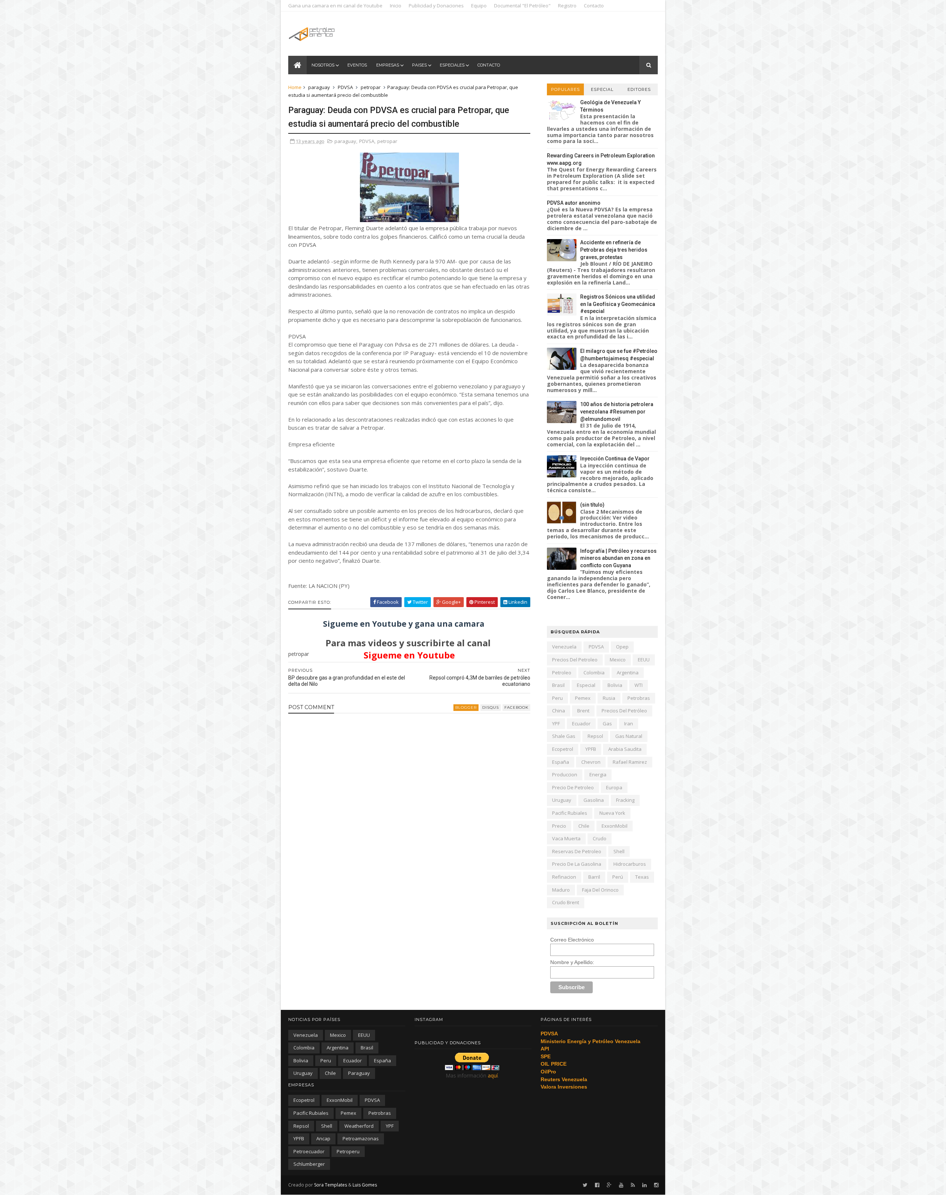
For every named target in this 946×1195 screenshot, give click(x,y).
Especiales (452, 65)
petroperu (348, 1151)
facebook (516, 707)
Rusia (609, 698)
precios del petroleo (575, 659)
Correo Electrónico (572, 940)
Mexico (618, 659)
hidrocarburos (629, 864)
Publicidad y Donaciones (436, 5)
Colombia (594, 672)
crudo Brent (565, 902)
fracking (625, 800)
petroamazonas (361, 1138)
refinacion (564, 877)
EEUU (644, 659)
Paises (419, 65)
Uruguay (561, 800)
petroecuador (308, 1151)
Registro (567, 5)
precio (559, 826)
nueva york (612, 813)
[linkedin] (644, 1185)
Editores (639, 89)
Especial (602, 89)
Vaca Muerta (566, 838)
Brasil (558, 685)
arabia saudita (625, 749)
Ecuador (581, 723)
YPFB (590, 749)
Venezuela (564, 646)
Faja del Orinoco (600, 889)
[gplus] (609, 1185)
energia (597, 774)
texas (642, 877)
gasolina (593, 800)
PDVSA (345, 87)
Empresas (387, 65)
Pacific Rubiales (569, 813)
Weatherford (359, 1126)
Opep (622, 646)
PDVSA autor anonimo (573, 203)
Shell (619, 851)
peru (557, 698)
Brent (583, 710)
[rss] (633, 1185)
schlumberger (309, 1164)
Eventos (357, 65)
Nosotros (323, 65)
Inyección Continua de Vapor (615, 459)
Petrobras (638, 698)
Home (295, 87)
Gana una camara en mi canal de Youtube (335, 5)
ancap (323, 1138)
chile (583, 826)
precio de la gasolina (576, 864)
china (558, 710)
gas (607, 723)
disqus (490, 707)
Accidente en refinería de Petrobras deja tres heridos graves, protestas (613, 249)
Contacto (594, 5)
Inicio (395, 5)
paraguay (319, 87)
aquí (493, 1075)
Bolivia (615, 685)
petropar (371, 87)
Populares (565, 89)
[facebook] (597, 1185)
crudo (599, 838)
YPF (556, 723)
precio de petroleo (573, 787)
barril (594, 877)
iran (628, 723)
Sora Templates (330, 1185)
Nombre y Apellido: (572, 962)
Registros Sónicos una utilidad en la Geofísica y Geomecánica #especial (617, 304)
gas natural (628, 736)
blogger (466, 707)
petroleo (561, 672)
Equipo (479, 5)
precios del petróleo (624, 710)
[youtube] (621, 1185)
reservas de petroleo (576, 851)
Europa (614, 787)
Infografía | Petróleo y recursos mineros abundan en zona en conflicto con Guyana (618, 558)
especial (586, 685)
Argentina (628, 672)
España (560, 762)
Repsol (595, 736)
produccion (564, 774)
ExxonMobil (614, 826)
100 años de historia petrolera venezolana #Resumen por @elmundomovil (616, 411)
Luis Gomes (365, 1185)
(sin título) (592, 505)
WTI (638, 685)
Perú (617, 877)
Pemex (583, 698)
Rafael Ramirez (630, 762)
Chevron (590, 762)
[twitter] (585, 1185)
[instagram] (656, 1185)
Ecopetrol (562, 749)
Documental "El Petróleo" (522, 5)
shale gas (563, 736)
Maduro (561, 889)
